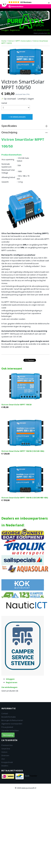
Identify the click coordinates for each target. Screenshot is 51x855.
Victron (11, 41)
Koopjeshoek (7, 762)
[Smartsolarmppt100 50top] (25, 61)
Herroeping (8, 735)
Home (3, 41)
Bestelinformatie (8, 717)
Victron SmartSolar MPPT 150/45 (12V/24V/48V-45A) (24, 497)
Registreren (15, 30)
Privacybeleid (7, 727)
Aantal (4, 103)
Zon (3, 759)
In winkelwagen (18, 117)
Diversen (5, 755)
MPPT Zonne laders (23, 41)
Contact (4, 713)
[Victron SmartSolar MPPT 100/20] (25, 386)
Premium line (7, 745)
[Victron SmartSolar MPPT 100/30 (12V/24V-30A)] (25, 432)
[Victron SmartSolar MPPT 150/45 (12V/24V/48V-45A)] (25, 479)
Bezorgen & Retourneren (12, 720)
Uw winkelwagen (41, 30)
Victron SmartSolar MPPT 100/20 (16, 404)
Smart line (5, 748)
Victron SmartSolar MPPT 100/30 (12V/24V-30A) (22, 451)
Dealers (4, 765)
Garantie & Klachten (10, 730)
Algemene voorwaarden (11, 723)
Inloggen (5, 30)
